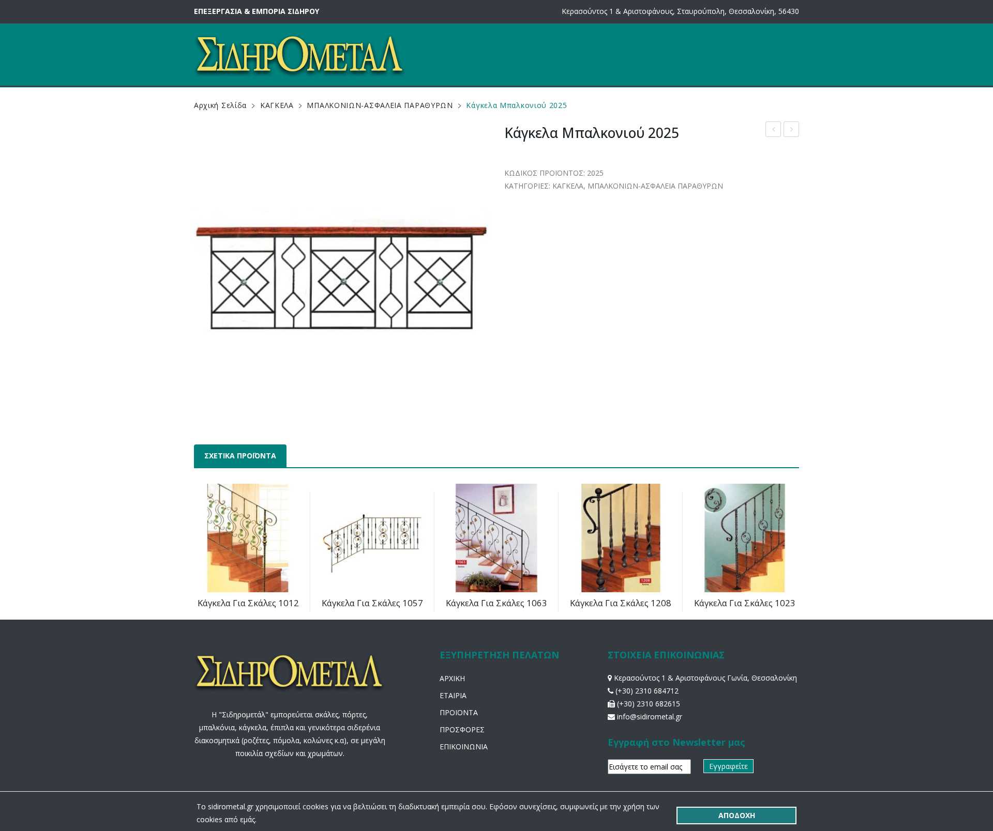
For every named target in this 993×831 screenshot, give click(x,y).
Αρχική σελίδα (220, 105)
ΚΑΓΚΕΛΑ (277, 105)
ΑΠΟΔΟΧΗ (736, 815)
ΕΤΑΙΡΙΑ (453, 695)
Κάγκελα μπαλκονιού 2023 (773, 130)
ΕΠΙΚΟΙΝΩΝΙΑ (464, 746)
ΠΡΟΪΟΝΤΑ (459, 712)
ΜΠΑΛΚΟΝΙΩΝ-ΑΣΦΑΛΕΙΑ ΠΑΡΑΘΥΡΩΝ (380, 105)
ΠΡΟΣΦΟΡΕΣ (462, 729)
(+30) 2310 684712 (647, 691)
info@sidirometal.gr (649, 716)
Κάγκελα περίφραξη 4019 (791, 130)
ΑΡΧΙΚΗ (452, 678)
